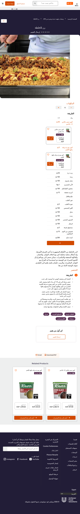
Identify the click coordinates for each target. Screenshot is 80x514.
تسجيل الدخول (21, 3)
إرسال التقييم (56, 337)
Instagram (11, 459)
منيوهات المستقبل (71, 448)
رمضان (71, 319)
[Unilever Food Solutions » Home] (69, 3)
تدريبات (74, 456)
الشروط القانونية (52, 459)
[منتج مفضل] (48, 129)
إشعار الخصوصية (52, 463)
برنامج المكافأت (72, 465)
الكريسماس (61, 319)
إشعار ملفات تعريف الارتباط (51, 468)
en (12, 9)
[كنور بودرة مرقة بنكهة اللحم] (68, 156)
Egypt (74, 489)
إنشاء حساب (9, 3)
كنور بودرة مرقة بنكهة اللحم (34, 370)
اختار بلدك (55, 450)
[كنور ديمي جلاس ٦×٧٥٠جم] (61, 389)
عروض (75, 469)
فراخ (46, 314)
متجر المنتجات (72, 461)
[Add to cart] (3, 3)
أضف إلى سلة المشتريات (50, 138)
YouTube (35, 459)
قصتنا (75, 439)
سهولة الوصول (53, 478)
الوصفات (74, 452)
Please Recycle (52, 454)
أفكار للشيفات (72, 444)
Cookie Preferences (50, 446)
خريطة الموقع (53, 474)
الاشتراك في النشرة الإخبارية (51, 440)
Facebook (23, 459)
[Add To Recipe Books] (4, 21)
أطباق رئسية (70, 314)
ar (16, 9)
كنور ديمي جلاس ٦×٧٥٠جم (67, 370)
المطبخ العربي (56, 314)
